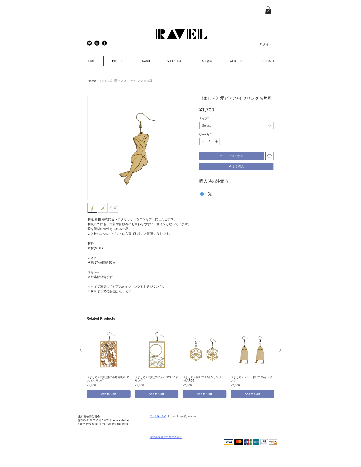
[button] (268, 10)
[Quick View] (109, 350)
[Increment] (216, 141)
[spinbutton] (209, 141)
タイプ (204, 118)
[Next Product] (280, 350)
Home (92, 81)
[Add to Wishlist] (269, 156)
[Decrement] (202, 141)
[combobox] (236, 125)
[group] (180, 363)
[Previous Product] (80, 350)
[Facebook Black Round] (104, 43)
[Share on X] (209, 193)
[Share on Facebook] (202, 193)
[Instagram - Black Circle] (96, 43)
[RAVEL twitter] (89, 43)
